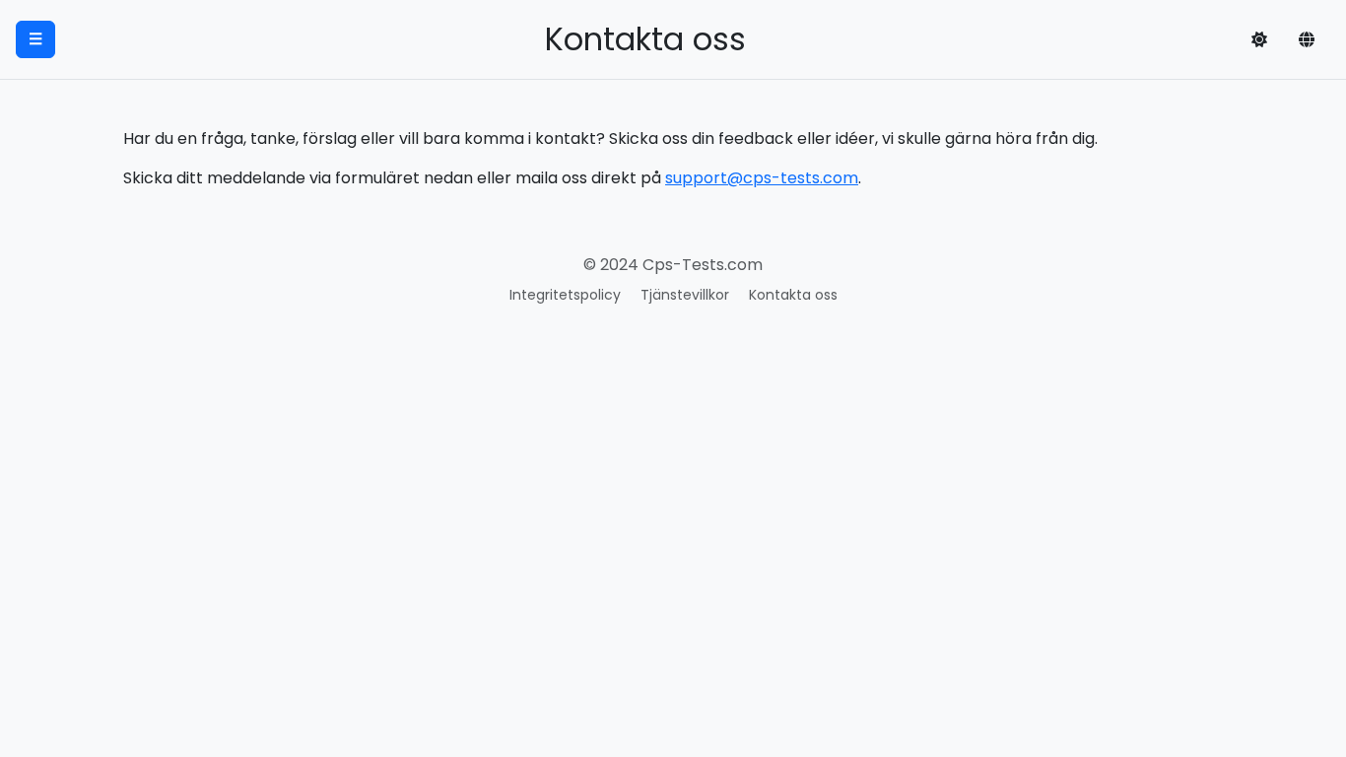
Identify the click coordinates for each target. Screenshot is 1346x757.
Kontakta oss (793, 295)
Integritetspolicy (565, 295)
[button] (1259, 39)
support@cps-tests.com (761, 178)
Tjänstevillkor (684, 295)
